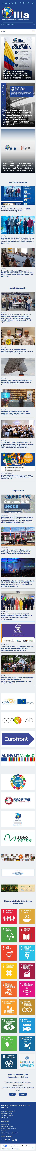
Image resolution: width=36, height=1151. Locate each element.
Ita (20, 3)
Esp (24, 3)
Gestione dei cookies (7, 1126)
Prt (28, 3)
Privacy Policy (5, 1124)
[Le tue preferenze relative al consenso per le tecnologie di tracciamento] (33, 1148)
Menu (3, 31)
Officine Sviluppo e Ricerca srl (9, 1133)
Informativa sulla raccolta (10, 1149)
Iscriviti (22, 1094)
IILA (15, 14)
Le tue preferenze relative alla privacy (20, 1146)
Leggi (12, 1094)
